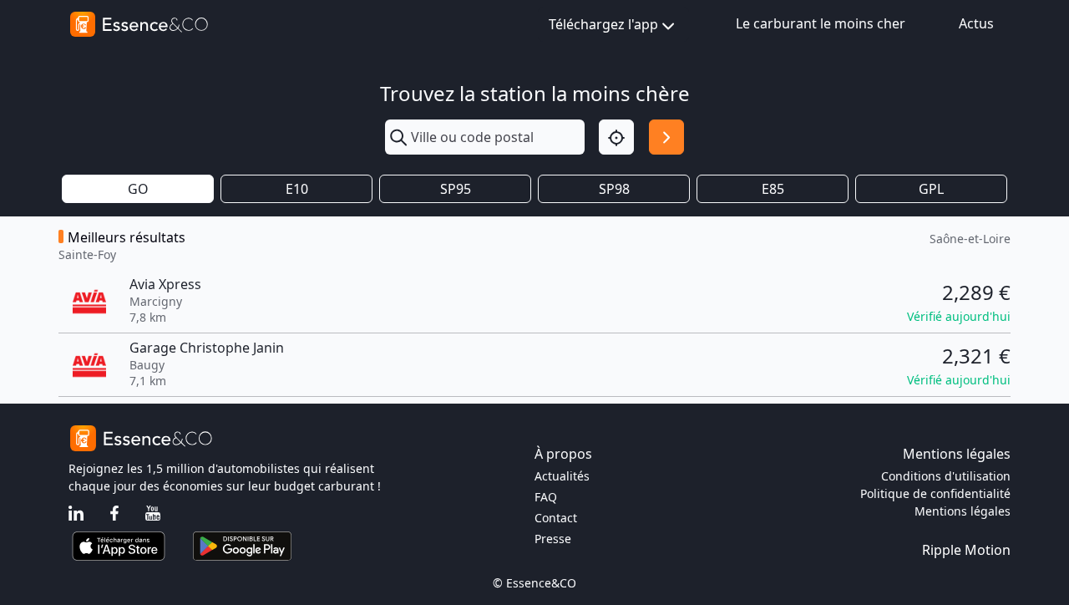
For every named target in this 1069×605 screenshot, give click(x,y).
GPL (931, 189)
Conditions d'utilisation (946, 476)
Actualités (562, 476)
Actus (976, 23)
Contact (555, 518)
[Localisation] (616, 137)
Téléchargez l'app (603, 24)
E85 (773, 189)
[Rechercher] (666, 137)
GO (138, 189)
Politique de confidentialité (935, 493)
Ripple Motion (966, 550)
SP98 (614, 189)
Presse (552, 539)
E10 (297, 189)
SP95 (455, 189)
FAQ (545, 497)
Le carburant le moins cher (820, 23)
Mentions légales (962, 511)
